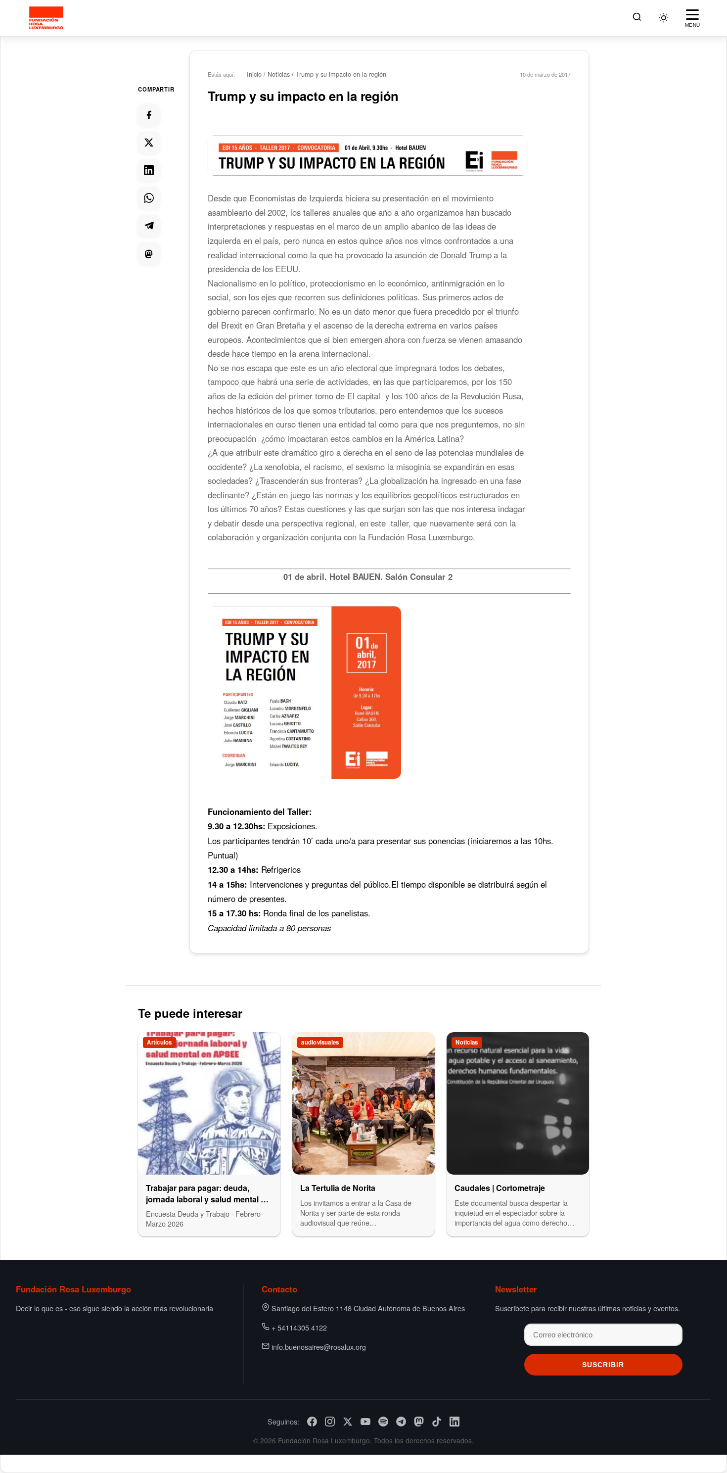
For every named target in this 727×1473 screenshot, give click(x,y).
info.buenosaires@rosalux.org (319, 1346)
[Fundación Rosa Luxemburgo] (48, 18)
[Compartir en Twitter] (149, 142)
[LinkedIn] (454, 1421)
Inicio (254, 74)
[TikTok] (437, 1421)
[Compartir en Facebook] (149, 115)
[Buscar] (637, 18)
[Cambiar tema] (664, 18)
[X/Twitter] (348, 1421)
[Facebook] (312, 1421)
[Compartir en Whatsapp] (149, 198)
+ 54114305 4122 (299, 1327)
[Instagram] (330, 1421)
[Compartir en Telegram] (149, 226)
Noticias (279, 74)
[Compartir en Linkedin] (149, 170)
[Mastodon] (419, 1421)
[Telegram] (401, 1421)
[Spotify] (383, 1421)
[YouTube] (365, 1421)
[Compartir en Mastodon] (149, 253)
